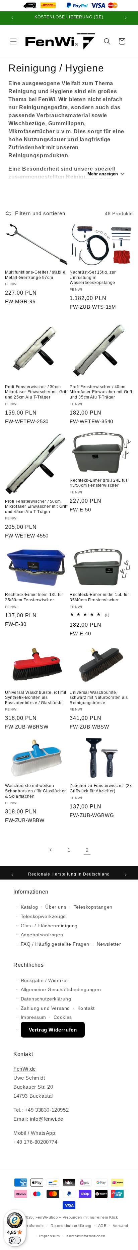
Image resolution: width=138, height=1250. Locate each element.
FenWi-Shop (47, 1217)
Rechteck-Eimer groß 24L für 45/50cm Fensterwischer (98, 483)
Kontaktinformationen (85, 1236)
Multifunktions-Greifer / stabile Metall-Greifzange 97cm (35, 275)
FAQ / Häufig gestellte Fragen (55, 944)
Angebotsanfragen (42, 934)
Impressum (33, 1017)
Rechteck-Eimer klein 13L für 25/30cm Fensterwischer (34, 597)
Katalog (29, 907)
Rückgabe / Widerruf (44, 980)
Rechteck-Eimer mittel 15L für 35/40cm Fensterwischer (99, 597)
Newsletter (109, 944)
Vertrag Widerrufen (53, 1030)
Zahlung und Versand (45, 1008)
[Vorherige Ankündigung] (12, 18)
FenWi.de (24, 1069)
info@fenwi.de (46, 1119)
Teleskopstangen (93, 907)
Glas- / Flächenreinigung (49, 925)
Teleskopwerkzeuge (43, 916)
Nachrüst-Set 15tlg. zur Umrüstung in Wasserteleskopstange (93, 277)
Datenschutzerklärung (46, 998)
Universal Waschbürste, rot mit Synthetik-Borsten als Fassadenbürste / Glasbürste (35, 697)
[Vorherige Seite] (51, 849)
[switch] (15, 1240)
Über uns (55, 907)
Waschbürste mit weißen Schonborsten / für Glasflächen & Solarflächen (36, 790)
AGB (102, 1226)
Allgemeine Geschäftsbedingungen (61, 989)
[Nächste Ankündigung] (125, 18)
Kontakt (86, 1008)
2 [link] (87, 850)
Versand (120, 1226)
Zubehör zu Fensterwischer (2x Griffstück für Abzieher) (101, 788)
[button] (13, 41)
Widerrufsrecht (30, 1226)
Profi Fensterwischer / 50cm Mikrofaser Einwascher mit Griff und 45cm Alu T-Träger (36, 506)
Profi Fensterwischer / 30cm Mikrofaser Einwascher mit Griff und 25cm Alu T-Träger (36, 392)
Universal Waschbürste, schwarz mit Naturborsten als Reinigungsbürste (99, 697)
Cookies (63, 1017)
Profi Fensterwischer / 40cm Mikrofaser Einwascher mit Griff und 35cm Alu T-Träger (101, 392)
